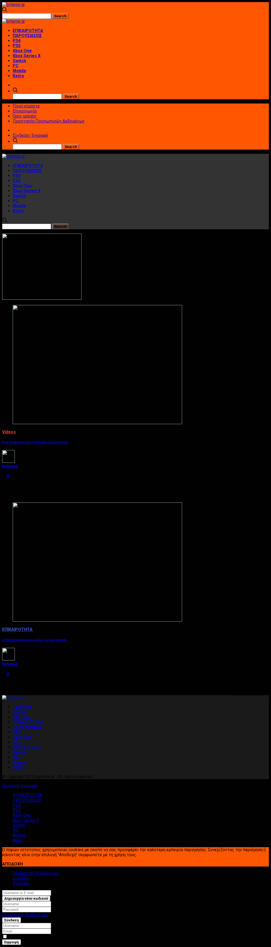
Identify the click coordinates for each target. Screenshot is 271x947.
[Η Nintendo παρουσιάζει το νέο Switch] (97, 620)
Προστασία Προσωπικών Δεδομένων (48, 121)
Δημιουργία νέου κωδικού (26, 898)
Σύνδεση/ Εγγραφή (30, 135)
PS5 (17, 45)
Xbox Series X (26, 55)
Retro (18, 75)
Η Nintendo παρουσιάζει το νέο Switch (34, 640)
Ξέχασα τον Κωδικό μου (35, 873)
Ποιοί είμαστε (26, 106)
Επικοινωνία (25, 111)
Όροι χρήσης (25, 116)
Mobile (19, 70)
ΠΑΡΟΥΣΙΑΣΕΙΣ (27, 35)
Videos (9, 431)
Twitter (20, 712)
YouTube (21, 717)
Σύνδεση (21, 878)
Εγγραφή (21, 883)
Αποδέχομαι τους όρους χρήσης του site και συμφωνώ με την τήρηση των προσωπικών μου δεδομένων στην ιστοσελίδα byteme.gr (101, 937)
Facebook (23, 707)
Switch (19, 60)
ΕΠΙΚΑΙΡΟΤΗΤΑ (28, 30)
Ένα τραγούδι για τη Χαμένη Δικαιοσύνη (35, 442)
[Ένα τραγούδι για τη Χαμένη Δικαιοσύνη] (97, 422)
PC (16, 65)
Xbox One (22, 50)
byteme (10, 466)
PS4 (17, 40)
